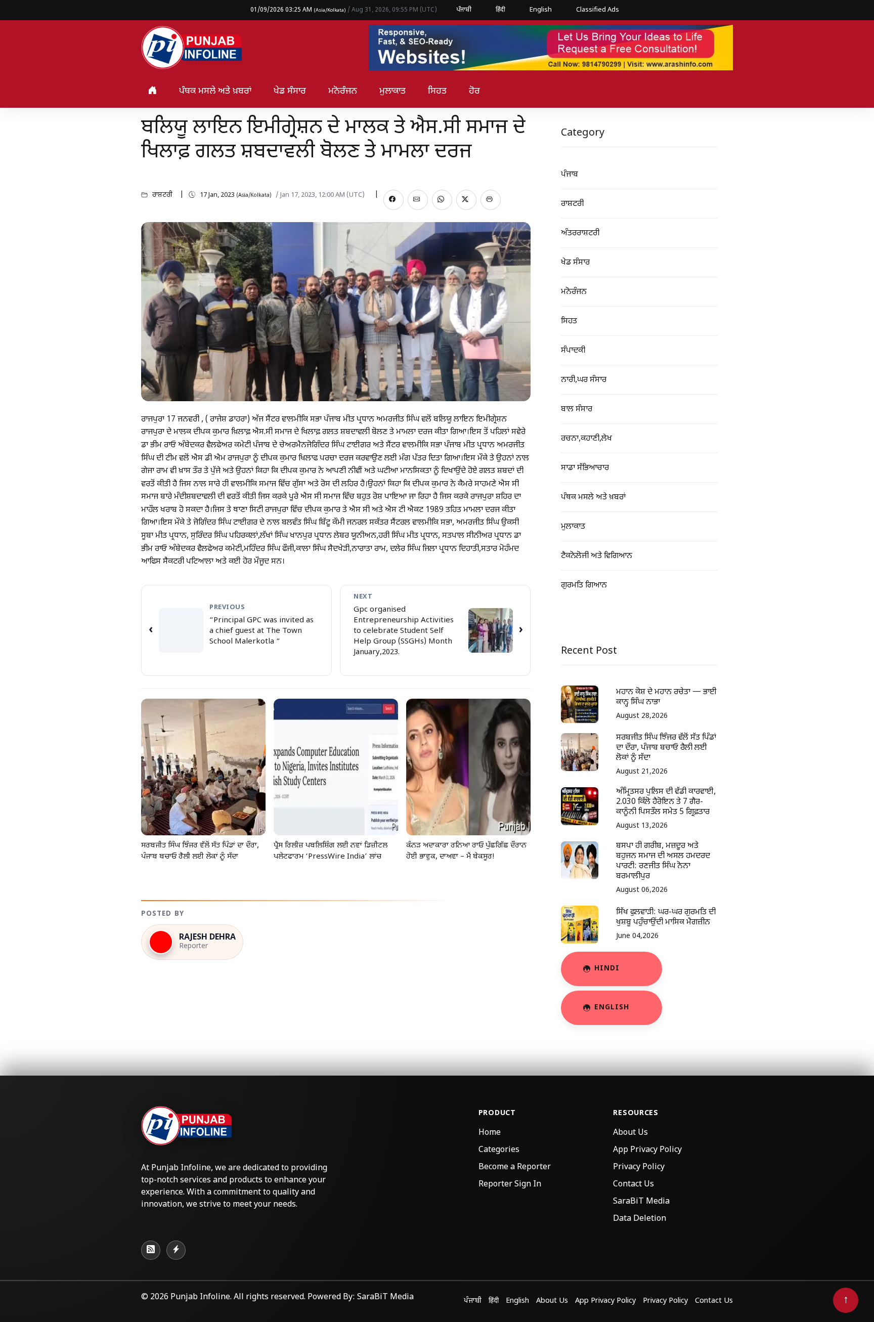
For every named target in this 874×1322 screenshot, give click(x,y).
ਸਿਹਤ (437, 91)
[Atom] (176, 1250)
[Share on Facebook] (393, 200)
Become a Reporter (514, 1167)
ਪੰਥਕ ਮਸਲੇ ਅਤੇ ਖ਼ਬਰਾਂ (215, 91)
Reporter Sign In (509, 1184)
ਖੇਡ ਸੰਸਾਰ (290, 91)
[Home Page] (191, 48)
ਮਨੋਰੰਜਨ (342, 91)
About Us (630, 1133)
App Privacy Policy (647, 1150)
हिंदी (500, 10)
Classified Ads (597, 10)
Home (489, 1133)
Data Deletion (639, 1219)
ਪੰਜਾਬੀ (463, 10)
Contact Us (633, 1184)
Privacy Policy (639, 1167)
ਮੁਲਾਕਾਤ (392, 91)
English (541, 10)
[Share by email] (418, 200)
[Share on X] (466, 200)
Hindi (607, 968)
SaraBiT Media (641, 1202)
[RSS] (150, 1250)
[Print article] (490, 200)
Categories (498, 1150)
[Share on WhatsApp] (442, 200)
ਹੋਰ (474, 91)
